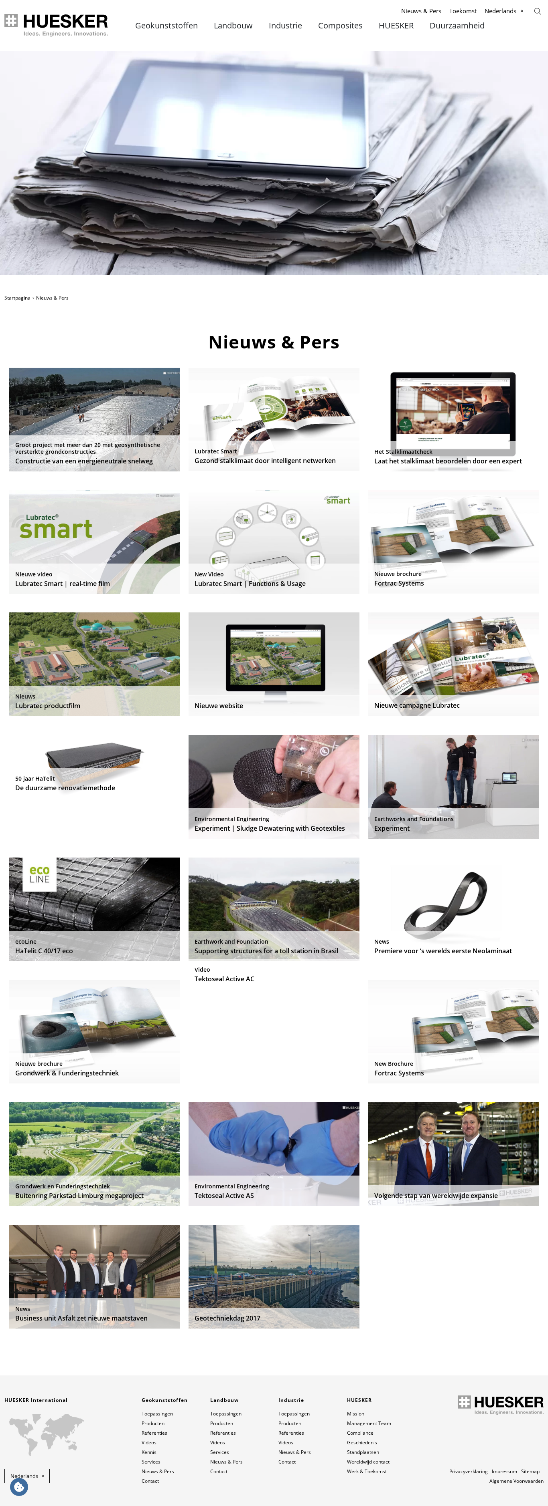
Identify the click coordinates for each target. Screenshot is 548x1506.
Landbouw (233, 25)
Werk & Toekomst (367, 1471)
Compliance (360, 1432)
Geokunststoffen (166, 25)
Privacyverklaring (468, 1471)
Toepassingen (157, 1413)
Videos (149, 1442)
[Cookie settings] (19, 1487)
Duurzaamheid (457, 25)
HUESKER (396, 25)
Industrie (285, 25)
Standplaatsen (363, 1452)
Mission (355, 1413)
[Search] (537, 10)
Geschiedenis (362, 1442)
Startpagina (17, 297)
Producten (153, 1423)
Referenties (154, 1432)
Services (151, 1461)
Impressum (504, 1471)
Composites (340, 25)
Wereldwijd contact (368, 1461)
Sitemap (530, 1471)
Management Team (369, 1423)
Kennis (149, 1452)
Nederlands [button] (24, 1476)
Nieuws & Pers (421, 11)
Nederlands (500, 11)
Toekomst (463, 11)
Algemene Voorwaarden (516, 1481)
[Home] (56, 25)
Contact (150, 1481)
